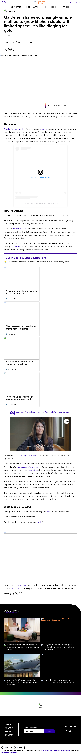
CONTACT (9, 735)
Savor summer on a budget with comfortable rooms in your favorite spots (23, 647)
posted (43, 129)
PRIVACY (9, 728)
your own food (19, 229)
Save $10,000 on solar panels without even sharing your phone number (22, 682)
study (17, 247)
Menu (77, 2)
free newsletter (20, 585)
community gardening (26, 456)
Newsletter (16, 7)
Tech (44, 7)
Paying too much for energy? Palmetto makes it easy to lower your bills (59, 647)
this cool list (17, 589)
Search (70, 2)
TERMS (8, 732)
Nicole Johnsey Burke (14, 129)
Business (53, 7)
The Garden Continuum (27, 467)
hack (49, 512)
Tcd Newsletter (31, 727)
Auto (35, 7)
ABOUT (8, 724)
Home (27, 7)
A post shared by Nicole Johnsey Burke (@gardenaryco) (40, 203)
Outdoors (65, 7)
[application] (40, 434)
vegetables (33, 470)
